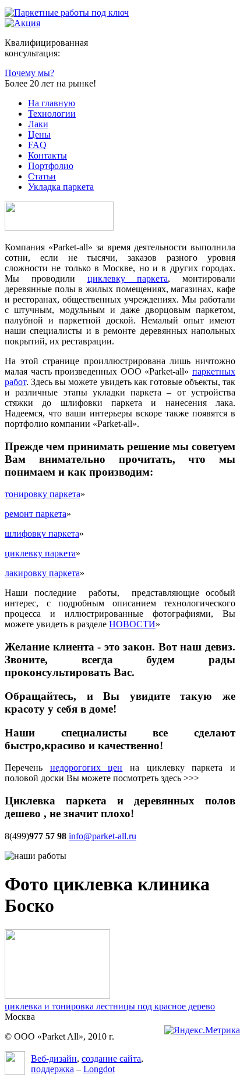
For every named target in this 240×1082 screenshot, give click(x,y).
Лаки (38, 124)
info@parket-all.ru (102, 836)
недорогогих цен (86, 767)
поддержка (52, 1069)
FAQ (37, 145)
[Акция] (22, 23)
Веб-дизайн (54, 1058)
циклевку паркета (127, 278)
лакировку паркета (42, 573)
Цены (39, 134)
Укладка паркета (61, 187)
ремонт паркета (35, 514)
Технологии (52, 113)
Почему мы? (29, 73)
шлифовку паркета (42, 533)
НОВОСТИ (132, 624)
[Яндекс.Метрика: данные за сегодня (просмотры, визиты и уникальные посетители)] (202, 1030)
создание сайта (111, 1058)
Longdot (99, 1069)
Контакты (47, 155)
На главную (51, 103)
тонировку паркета (42, 494)
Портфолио (50, 166)
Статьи (42, 176)
